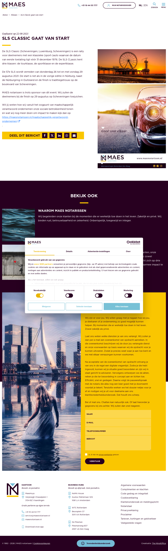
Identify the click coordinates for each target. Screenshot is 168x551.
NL (140, 5)
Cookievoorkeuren (41, 543)
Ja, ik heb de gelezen (103, 454)
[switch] (69, 295)
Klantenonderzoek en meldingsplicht (140, 501)
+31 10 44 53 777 (89, 5)
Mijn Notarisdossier (121, 5)
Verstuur (95, 461)
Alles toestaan (121, 306)
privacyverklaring (105, 454)
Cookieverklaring (129, 497)
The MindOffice (159, 543)
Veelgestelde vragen (131, 522)
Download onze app (34, 526)
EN (146, 5)
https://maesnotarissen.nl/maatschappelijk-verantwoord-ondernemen (35, 119)
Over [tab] (128, 251)
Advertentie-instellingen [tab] (99, 251)
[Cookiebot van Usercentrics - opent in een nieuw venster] (128, 243)
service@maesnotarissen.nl (37, 515)
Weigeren (46, 306)
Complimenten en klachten (134, 489)
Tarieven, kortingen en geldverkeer (138, 518)
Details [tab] (69, 251)
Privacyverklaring (129, 510)
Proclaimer (126, 514)
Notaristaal (126, 506)
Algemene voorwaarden (133, 485)
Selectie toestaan (84, 306)
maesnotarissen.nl (33, 519)
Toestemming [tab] (39, 251)
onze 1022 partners (43, 264)
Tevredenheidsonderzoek (98, 543)
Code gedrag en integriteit (134, 493)
